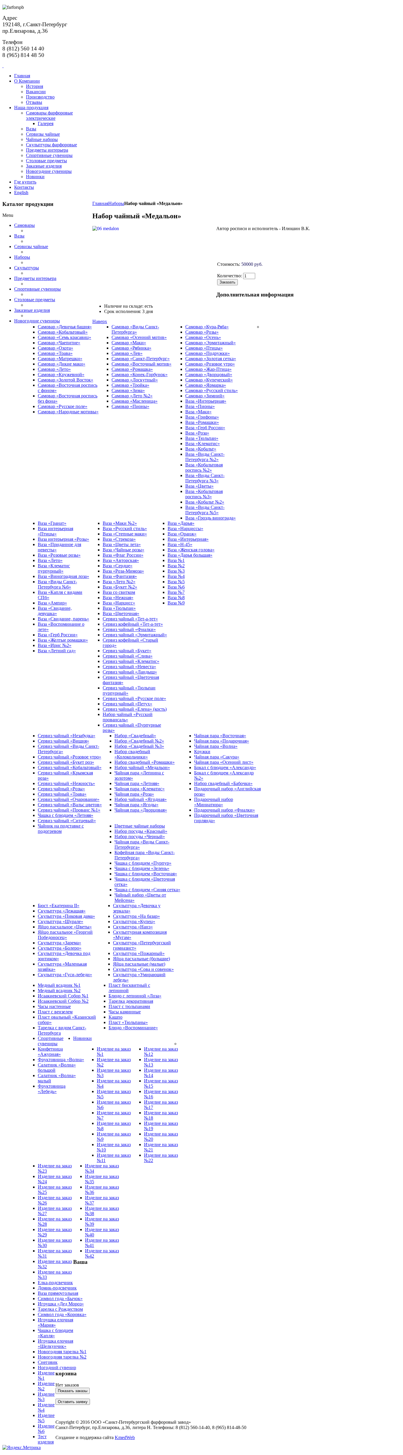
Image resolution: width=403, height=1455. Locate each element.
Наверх (99, 321)
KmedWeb (125, 1437)
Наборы (116, 203)
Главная (100, 203)
